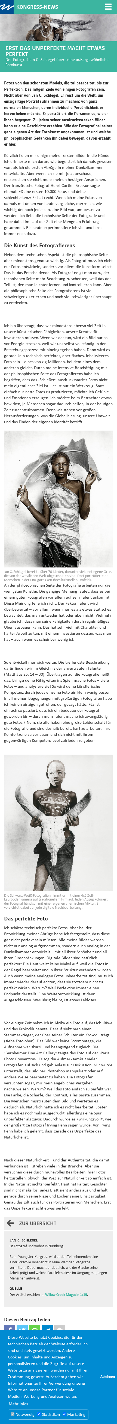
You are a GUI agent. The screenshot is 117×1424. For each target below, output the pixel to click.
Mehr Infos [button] (18, 1404)
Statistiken (50, 1415)
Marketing (75, 1415)
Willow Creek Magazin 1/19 (66, 1295)
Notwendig (24, 1415)
